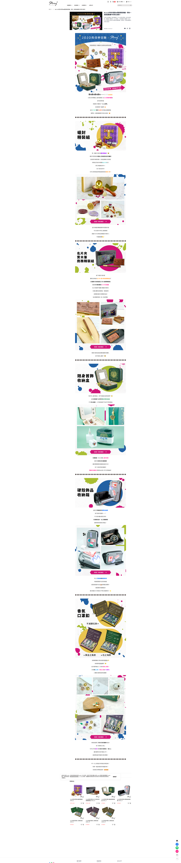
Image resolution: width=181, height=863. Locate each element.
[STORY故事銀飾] (56, 3)
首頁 (50, 9)
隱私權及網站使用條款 (74, 776)
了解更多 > (64, 777)
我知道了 (115, 776)
